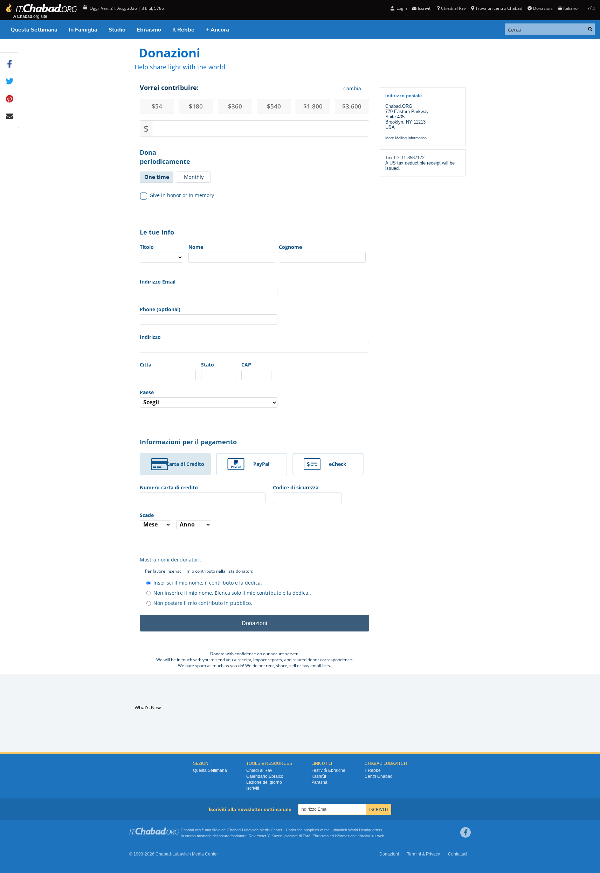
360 (235, 106)
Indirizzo (150, 337)
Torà (306, 836)
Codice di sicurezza (295, 487)
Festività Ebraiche (328, 770)
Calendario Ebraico (264, 776)
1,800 (313, 106)
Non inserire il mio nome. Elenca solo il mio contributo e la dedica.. (232, 592)
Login (401, 8)
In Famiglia (83, 30)
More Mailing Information (406, 138)
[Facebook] (465, 832)
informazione (346, 836)
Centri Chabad (379, 776)
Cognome (290, 247)
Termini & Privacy (423, 854)
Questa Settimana (34, 30)
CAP (246, 364)
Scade (147, 515)
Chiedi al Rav (453, 8)
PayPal (261, 464)
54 (157, 106)
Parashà (319, 782)
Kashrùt (318, 776)
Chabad (234, 830)
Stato (207, 364)
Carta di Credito (185, 464)
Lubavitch (250, 830)
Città (145, 364)
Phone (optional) (160, 309)
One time (156, 176)
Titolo (147, 247)
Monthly (194, 176)
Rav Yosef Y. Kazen (265, 836)
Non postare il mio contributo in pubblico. (202, 603)
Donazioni (542, 8)
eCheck (337, 464)
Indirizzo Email (157, 281)
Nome (195, 247)
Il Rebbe (183, 30)
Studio (117, 30)
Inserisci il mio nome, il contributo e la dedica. (207, 582)
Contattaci (457, 854)
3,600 (351, 106)
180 (196, 106)
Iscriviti (252, 788)
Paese (147, 392)
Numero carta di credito (169, 487)
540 (274, 106)
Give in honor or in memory (182, 195)
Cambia (352, 88)
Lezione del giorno (264, 782)
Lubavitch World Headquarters (356, 830)
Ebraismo (149, 30)
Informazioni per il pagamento (188, 442)
